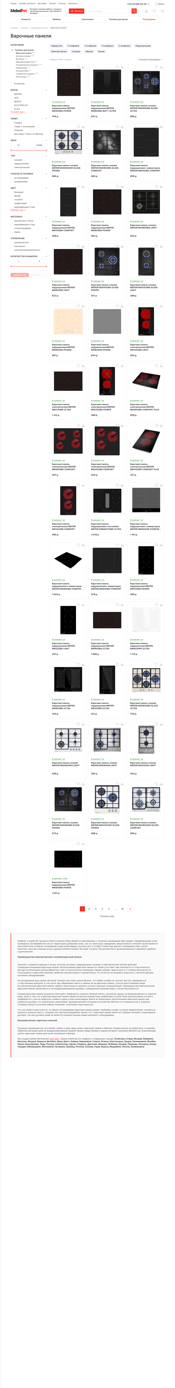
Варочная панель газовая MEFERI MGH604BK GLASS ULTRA (144, 108)
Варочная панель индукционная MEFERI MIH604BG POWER (63, 347)
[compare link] (146, 11)
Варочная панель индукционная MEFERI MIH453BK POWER (63, 108)
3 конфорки (90, 45)
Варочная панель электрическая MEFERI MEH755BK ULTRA (64, 407)
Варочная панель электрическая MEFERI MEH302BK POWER (103, 407)
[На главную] (19, 10)
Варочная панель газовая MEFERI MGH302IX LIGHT (143, 764)
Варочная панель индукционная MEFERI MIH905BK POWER (63, 885)
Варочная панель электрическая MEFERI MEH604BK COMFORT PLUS (144, 407)
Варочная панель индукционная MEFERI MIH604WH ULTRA (141, 646)
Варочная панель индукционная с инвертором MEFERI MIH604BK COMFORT (106, 586)
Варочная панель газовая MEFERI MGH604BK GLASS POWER (65, 825)
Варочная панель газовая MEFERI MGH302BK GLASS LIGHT (143, 287)
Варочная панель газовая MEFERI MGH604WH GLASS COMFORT (144, 825)
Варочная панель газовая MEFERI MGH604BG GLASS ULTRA (144, 705)
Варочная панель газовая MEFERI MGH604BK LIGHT (143, 226)
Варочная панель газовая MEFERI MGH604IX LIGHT (104, 764)
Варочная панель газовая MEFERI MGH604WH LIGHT (66, 764)
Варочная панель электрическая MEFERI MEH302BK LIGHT (142, 347)
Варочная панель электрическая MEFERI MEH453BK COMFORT (103, 467)
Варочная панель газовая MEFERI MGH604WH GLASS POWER (66, 168)
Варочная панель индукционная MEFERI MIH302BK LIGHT (63, 646)
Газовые (76, 51)
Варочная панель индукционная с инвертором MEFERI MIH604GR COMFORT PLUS (145, 526)
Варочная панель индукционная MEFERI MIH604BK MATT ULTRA (103, 108)
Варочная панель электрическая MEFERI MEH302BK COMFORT (64, 526)
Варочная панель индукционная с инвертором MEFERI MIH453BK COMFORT (145, 168)
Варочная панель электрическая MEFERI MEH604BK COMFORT (64, 467)
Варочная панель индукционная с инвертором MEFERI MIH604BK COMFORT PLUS (67, 586)
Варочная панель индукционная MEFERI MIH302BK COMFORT (63, 228)
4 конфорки (107, 45)
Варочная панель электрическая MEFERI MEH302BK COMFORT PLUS (144, 467)
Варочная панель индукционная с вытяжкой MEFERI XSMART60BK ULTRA (106, 526)
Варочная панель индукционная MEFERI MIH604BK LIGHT (63, 287)
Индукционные (143, 45)
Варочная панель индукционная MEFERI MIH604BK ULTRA (63, 705)
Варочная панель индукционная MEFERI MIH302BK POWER (141, 586)
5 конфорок (124, 45)
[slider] (11, 150)
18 (122, 909)
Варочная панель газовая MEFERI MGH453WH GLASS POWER (105, 825)
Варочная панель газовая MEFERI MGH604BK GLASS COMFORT (105, 168)
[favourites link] (154, 11)
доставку (54, 1038)
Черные (89, 51)
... (115, 909)
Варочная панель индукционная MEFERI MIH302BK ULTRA (102, 705)
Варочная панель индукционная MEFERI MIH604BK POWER (102, 228)
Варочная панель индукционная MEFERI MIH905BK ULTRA (102, 646)
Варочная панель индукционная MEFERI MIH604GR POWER (102, 347)
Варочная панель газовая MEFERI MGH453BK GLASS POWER (104, 287)
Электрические (59, 51)
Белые (101, 51)
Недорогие (56, 45)
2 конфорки (73, 45)
